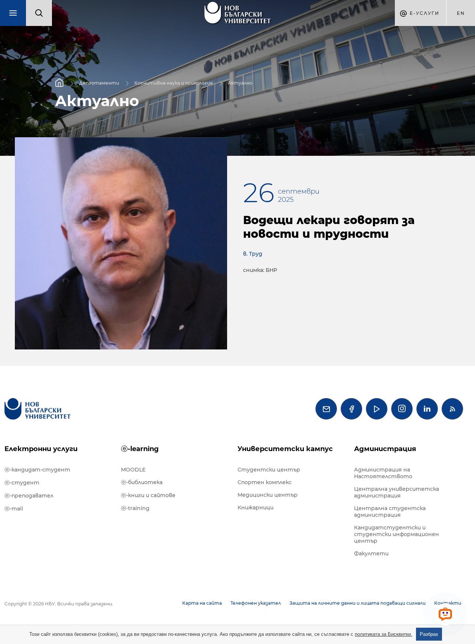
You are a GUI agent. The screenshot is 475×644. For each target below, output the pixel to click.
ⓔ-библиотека (142, 482)
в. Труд (252, 253)
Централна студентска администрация (390, 511)
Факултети (371, 553)
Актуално (240, 82)
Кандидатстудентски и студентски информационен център (396, 534)
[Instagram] (402, 409)
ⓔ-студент (21, 482)
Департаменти (99, 82)
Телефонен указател (255, 603)
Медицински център (268, 495)
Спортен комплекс (265, 482)
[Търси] (39, 13)
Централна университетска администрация (396, 492)
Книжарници (255, 507)
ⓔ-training (135, 508)
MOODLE (133, 469)
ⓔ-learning (140, 449)
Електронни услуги (41, 449)
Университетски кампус (285, 449)
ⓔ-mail (13, 508)
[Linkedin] (427, 409)
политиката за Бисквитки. (383, 634)
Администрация (385, 449)
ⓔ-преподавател (28, 495)
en (461, 13)
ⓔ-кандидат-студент (37, 469)
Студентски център (269, 469)
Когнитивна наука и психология (173, 82)
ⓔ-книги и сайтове (148, 495)
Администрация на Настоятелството (383, 473)
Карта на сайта (202, 603)
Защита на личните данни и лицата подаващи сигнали (357, 603)
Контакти (447, 603)
